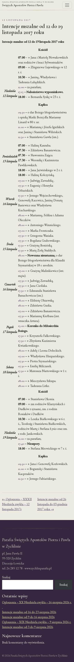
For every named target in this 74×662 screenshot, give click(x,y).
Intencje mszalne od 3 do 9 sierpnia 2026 (27, 627)
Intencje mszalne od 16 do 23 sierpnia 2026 (29, 612)
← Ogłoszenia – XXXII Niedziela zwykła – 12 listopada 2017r (17, 504)
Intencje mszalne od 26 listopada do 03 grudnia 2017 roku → (52, 504)
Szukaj (6, 577)
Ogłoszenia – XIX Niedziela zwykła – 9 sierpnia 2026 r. (36, 622)
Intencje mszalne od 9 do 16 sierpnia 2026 (28, 617)
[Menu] (67, 5)
